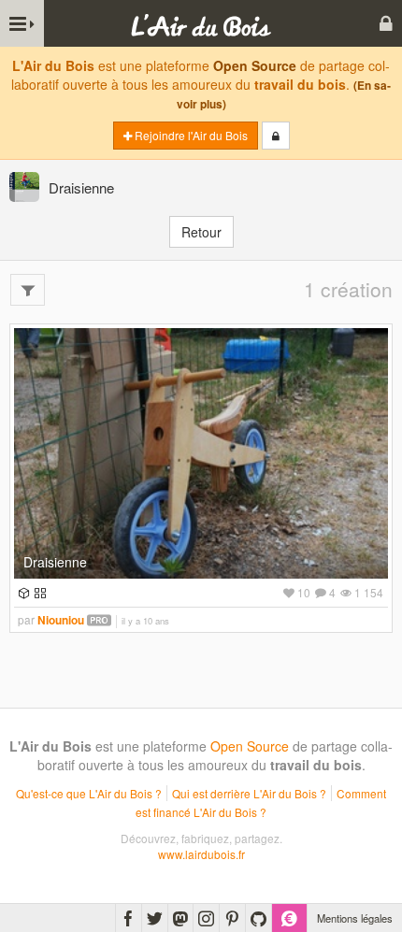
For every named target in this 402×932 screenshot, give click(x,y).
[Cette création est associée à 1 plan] (22, 592)
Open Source (254, 65)
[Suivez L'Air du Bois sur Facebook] (128, 918)
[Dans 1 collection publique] (38, 592)
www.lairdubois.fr (201, 854)
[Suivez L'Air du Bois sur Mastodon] (180, 918)
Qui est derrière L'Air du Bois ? (249, 793)
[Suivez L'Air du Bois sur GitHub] (258, 918)
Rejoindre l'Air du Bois (190, 135)
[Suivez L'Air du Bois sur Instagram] (206, 918)
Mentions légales (355, 917)
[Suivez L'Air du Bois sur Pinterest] (232, 918)
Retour (201, 231)
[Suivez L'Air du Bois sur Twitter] (154, 918)
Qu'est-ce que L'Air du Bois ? (89, 793)
